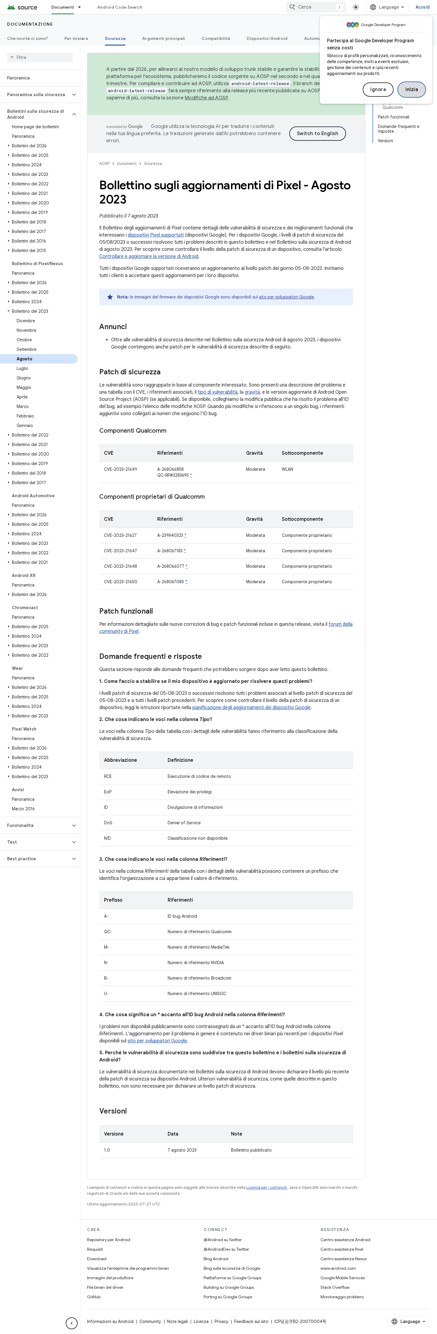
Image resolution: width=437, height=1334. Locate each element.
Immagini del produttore (110, 1277)
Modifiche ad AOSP (206, 98)
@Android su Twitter (223, 1239)
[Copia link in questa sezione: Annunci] (133, 327)
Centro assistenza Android (345, 1239)
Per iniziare (76, 38)
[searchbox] (40, 57)
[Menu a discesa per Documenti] (82, 7)
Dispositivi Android (267, 38)
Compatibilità (216, 38)
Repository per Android (108, 1239)
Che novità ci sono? (27, 38)
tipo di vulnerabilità (218, 392)
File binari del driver (105, 1287)
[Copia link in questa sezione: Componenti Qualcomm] (172, 431)
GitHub (93, 1296)
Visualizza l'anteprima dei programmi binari (128, 1268)
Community (150, 1321)
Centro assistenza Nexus (343, 1258)
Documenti (62, 7)
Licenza (201, 1321)
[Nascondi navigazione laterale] (72, 1323)
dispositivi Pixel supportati (156, 235)
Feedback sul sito (251, 1321)
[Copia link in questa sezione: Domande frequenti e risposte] (208, 657)
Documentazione (30, 24)
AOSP (104, 163)
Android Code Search (119, 7)
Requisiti (95, 1249)
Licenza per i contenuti (266, 1187)
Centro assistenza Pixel (341, 1249)
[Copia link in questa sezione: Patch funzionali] (159, 611)
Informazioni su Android (110, 1321)
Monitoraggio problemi (342, 1296)
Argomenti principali (163, 38)
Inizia (411, 90)
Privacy (221, 1321)
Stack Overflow (335, 1287)
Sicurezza (115, 38)
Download (96, 1258)
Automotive (316, 38)
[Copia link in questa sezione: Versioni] (133, 1111)
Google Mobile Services (342, 1277)
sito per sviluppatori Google (286, 297)
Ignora (378, 90)
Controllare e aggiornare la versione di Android (148, 256)
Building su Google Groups (229, 1287)
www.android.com (338, 1268)
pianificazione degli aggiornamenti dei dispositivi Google (251, 708)
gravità (252, 392)
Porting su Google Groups (228, 1296)
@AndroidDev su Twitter (226, 1249)
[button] (35, 94)
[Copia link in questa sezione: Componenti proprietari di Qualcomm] (211, 497)
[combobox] (316, 7)
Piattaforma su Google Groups (232, 1277)
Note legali (177, 1321)
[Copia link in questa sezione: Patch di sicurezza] (166, 372)
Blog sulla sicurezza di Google (232, 1268)
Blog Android (216, 1258)
